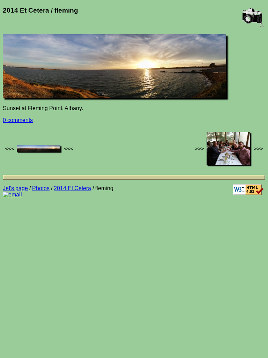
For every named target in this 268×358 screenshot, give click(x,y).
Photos (41, 188)
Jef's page (15, 188)
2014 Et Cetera (72, 188)
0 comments (18, 120)
